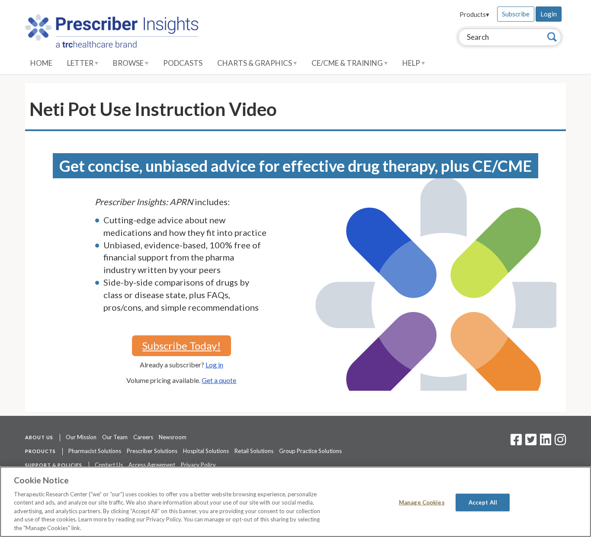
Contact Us (109, 464)
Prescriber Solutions (152, 450)
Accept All (483, 501)
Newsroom (172, 437)
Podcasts (182, 63)
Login (548, 14)
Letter (81, 63)
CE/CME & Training (348, 63)
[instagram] (560, 442)
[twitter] (529, 442)
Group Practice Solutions (310, 450)
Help (411, 63)
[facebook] (516, 442)
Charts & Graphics (255, 63)
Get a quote (219, 380)
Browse (129, 63)
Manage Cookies (422, 501)
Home (41, 63)
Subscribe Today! (181, 345)
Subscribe (516, 14)
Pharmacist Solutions (94, 450)
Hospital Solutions (206, 450)
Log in (214, 364)
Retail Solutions (253, 450)
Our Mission (81, 437)
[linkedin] (545, 442)
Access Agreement (151, 464)
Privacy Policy (198, 464)
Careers (143, 437)
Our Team (115, 437)
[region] (295, 501)
